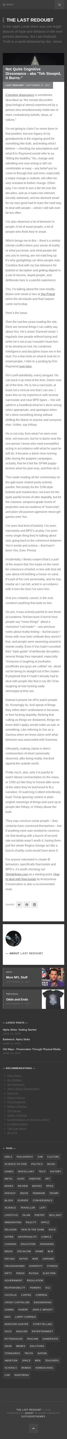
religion (11, 1229)
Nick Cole (12, 1093)
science (10, 1207)
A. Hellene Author (17, 1124)
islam (26, 1215)
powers (35, 1288)
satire (9, 1237)
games (9, 1171)
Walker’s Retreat (17, 1106)
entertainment (42, 1331)
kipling (10, 1259)
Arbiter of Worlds (17, 1115)
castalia (11, 1295)
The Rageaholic (16, 1101)
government (14, 1280)
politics (37, 1164)
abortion (11, 1360)
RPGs (49, 1186)
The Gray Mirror (16, 1128)
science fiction (16, 1164)
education (28, 1244)
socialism (24, 1251)
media (9, 1251)
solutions (37, 1346)
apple (45, 1222)
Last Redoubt (15, 85)
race (52, 1229)
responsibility (15, 1288)
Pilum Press (14, 1075)
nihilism (21, 1331)
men (38, 1360)
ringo (20, 1273)
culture (53, 1157)
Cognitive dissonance (20, 95)
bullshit (55, 1215)
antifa (23, 1259)
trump (54, 1193)
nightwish (22, 1375)
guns (21, 1178)
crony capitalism (17, 1302)
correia (41, 1295)
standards (12, 1353)
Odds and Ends (17, 999)
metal (9, 1178)
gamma (9, 1309)
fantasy (10, 1193)
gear (8, 1346)
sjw (40, 1157)
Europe (23, 1200)
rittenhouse (14, 1339)
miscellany (26, 1171)
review (23, 1186)
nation (42, 1353)
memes (20, 1346)
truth (29, 1353)
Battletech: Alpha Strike (16, 1039)
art (47, 1178)
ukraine (48, 1259)
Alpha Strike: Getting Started (19, 1029)
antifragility (27, 1237)
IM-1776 (12, 1132)
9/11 (47, 1288)
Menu (10, 4)
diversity (36, 1266)
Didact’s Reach (16, 1097)
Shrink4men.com (17, 874)
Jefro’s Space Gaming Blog (23, 1088)
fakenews (47, 1244)
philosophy (25, 1157)
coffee (26, 1295)
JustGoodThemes (33, 1416)
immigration (13, 1222)
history (55, 1171)
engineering (43, 1302)
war (35, 1259)
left (43, 1207)
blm (50, 1251)
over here (25, 366)
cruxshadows (15, 1266)
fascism (32, 1339)
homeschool (45, 1368)
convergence (42, 1200)
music (51, 1164)
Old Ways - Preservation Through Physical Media (31, 1049)
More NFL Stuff (16, 977)
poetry (40, 1215)
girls (8, 1157)
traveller (27, 1207)
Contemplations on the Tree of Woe (28, 1119)
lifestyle (11, 1215)
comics (46, 1237)
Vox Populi (48, 294)
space (26, 1360)
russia (34, 1273)
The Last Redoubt (30, 19)
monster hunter (16, 1324)
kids (8, 1317)
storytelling (42, 1324)
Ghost (29, 1413)
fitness (52, 1266)
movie (24, 1193)
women (26, 1368)
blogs (9, 1200)
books (9, 1186)
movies (37, 1186)
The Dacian (14, 1110)
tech (42, 1171)
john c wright (42, 1309)
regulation (35, 1280)
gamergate (50, 1339)
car (7, 1375)
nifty (8, 1273)
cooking (10, 1244)
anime (39, 1251)
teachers (52, 1360)
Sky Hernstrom (16, 1084)
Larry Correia (25, 1317)
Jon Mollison (14, 1080)
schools (11, 1368)
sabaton (35, 1178)
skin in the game (32, 1229)
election (49, 1273)
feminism (39, 1193)
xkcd (8, 1331)
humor (23, 1309)
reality (31, 1222)
